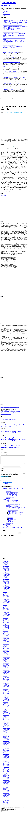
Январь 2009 (6, 789)
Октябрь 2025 (6, 573)
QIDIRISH (5, 483)
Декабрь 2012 (6, 752)
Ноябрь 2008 (6, 791)
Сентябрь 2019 (6, 657)
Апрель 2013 (6, 748)
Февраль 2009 (6, 788)
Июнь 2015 (5, 717)
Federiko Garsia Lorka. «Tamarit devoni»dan (12, 46)
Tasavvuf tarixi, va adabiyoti (14, 504)
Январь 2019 (6, 666)
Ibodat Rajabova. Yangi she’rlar (9, 45)
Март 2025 (5, 580)
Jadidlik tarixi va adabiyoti (11, 505)
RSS (4, 15)
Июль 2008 (5, 796)
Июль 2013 (5, 744)
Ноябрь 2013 (6, 739)
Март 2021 (5, 635)
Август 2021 (6, 629)
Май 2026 (5, 564)
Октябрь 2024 (6, 586)
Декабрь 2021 (6, 625)
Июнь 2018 (5, 674)
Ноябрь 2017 (6, 683)
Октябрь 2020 (6, 641)
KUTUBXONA (6, 499)
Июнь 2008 (5, 797)
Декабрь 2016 (6, 696)
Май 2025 (5, 577)
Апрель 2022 (6, 620)
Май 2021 (5, 633)
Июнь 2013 (5, 745)
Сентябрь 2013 (6, 742)
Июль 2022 (5, 616)
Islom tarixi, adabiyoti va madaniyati (13, 502)
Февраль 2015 (6, 722)
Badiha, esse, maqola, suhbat (12, 492)
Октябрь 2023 (6, 600)
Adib (5, 112)
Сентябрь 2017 (6, 685)
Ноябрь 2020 (6, 640)
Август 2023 (6, 602)
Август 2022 (6, 615)
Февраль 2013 (6, 750)
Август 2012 (6, 757)
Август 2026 (6, 561)
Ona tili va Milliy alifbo (13, 510)
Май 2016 (5, 704)
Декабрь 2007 (6, 804)
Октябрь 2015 (6, 712)
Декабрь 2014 (6, 724)
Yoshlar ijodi (11, 515)
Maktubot (10, 520)
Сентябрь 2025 (6, 574)
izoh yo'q (21, 112)
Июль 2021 (5, 631)
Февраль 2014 (6, 736)
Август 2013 (6, 743)
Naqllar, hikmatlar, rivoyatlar (14, 521)
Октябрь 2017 (6, 684)
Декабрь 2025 (6, 570)
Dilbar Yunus (3, 195)
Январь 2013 (6, 751)
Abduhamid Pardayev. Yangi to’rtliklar (11, 32)
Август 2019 (6, 658)
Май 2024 (5, 592)
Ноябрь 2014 (6, 725)
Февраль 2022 (6, 622)
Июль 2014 (5, 730)
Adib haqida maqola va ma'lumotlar (13, 489)
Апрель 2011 (6, 769)
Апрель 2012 (6, 762)
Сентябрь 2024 (6, 587)
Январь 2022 (6, 624)
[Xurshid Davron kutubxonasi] (14, 5)
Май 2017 (5, 690)
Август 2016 (6, 700)
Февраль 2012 (6, 764)
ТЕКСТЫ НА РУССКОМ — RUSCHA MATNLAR (14, 527)
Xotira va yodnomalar (12, 513)
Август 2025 (6, 575)
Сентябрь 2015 (6, 713)
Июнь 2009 (5, 784)
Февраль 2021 (6, 637)
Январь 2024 (6, 596)
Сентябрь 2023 (6, 601)
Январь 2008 (6, 803)
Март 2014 (5, 735)
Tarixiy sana (8, 526)
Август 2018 (6, 672)
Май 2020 (5, 647)
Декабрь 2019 (6, 653)
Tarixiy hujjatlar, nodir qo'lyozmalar (15, 512)
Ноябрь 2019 (6, 654)
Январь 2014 (6, 737)
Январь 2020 (6, 652)
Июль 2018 (5, 673)
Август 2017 (6, 686)
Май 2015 (5, 718)
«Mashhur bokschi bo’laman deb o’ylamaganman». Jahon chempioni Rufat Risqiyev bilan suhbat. (15, 23)
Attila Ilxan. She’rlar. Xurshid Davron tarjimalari (13, 28)
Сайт (2, 470)
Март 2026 (5, 567)
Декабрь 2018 (6, 667)
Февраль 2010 (6, 775)
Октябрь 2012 (6, 755)
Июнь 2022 (5, 618)
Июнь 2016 (5, 703)
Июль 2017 (5, 687)
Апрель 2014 (6, 733)
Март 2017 (5, 692)
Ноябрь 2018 (6, 668)
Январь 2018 (6, 680)
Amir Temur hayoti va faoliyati (12, 501)
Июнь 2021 (5, 632)
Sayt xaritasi (5, 12)
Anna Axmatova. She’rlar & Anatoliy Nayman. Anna (14, 43)
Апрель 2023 (6, 606)
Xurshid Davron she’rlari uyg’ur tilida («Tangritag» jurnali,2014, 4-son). (11, 432)
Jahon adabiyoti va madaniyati (12, 506)
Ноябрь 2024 (6, 585)
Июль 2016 (5, 702)
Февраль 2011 (6, 771)
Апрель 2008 (6, 800)
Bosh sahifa (5, 11)
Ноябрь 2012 (6, 754)
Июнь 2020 (5, 646)
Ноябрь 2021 (6, 626)
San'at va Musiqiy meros (13, 511)
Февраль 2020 (6, 651)
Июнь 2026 (5, 563)
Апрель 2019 (6, 663)
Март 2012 (5, 763)
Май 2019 (5, 661)
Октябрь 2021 (6, 627)
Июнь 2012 (5, 760)
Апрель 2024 (6, 593)
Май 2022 (5, 619)
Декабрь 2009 (6, 777)
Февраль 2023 (6, 608)
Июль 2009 (5, 783)
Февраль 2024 (6, 595)
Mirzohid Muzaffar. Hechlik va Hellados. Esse (12, 25)
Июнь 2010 (5, 774)
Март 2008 (5, 801)
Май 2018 (5, 676)
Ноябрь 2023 (6, 599)
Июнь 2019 (5, 660)
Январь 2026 (6, 569)
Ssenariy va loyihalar (10, 497)
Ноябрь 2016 (6, 697)
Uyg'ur (10, 410)
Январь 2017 (6, 694)
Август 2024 (6, 588)
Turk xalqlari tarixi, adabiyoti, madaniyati (16, 507)
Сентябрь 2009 (6, 781)
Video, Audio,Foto (10, 112)
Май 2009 (5, 786)
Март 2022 (5, 621)
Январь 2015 (6, 723)
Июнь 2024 (5, 590)
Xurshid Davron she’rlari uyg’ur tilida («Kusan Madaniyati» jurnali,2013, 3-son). (13, 446)
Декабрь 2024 (6, 583)
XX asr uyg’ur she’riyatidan (8, 419)
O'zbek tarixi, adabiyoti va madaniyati (13, 508)
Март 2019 (5, 664)
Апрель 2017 (6, 691)
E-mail (2, 468)
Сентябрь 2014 (6, 728)
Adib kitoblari (8, 491)
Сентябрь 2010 (6, 773)
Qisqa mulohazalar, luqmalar (11, 495)
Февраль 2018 (6, 679)
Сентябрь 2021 (6, 628)
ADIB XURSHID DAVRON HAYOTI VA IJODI (13, 488)
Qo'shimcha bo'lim (9, 517)
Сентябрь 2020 (6, 642)
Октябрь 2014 (6, 726)
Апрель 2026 (6, 566)
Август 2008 (6, 795)
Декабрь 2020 (6, 639)
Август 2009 (6, 782)
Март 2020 (5, 650)
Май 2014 (5, 732)
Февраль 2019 (6, 665)
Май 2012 (5, 761)
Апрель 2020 (6, 648)
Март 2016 (5, 706)
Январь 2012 (6, 765)
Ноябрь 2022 (6, 612)
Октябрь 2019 (6, 655)
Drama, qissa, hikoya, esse (11, 494)
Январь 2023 (6, 609)
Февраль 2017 (6, 693)
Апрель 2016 (6, 705)
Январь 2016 (6, 709)
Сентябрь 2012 (6, 756)
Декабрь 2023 (6, 598)
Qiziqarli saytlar (6, 14)
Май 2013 (5, 747)
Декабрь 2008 (6, 790)
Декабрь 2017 (6, 681)
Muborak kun (8, 525)
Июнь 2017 (5, 689)
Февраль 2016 (6, 707)
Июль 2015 (5, 716)
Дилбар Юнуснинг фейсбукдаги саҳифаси (10, 407)
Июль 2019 (5, 659)
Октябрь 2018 (6, 670)
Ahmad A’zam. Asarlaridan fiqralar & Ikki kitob (13, 40)
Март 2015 (5, 720)
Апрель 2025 (6, 579)
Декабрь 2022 (6, 611)
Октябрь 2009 (6, 780)
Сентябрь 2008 (6, 794)
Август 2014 (6, 729)
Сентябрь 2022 (6, 614)
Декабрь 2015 (6, 710)
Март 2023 (5, 607)
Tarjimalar (8, 498)
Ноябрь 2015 (6, 711)
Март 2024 (5, 594)
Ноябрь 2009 (6, 778)
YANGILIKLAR (6, 524)
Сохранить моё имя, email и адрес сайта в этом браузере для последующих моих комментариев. (14, 474)
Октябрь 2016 (6, 698)
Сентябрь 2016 (6, 699)
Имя (1, 465)
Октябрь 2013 (6, 741)
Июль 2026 (5, 562)
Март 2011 (5, 770)
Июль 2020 (5, 645)
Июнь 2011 (5, 768)
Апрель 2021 (6, 634)
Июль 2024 (5, 589)
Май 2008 (5, 799)
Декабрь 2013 (6, 738)
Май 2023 (5, 605)
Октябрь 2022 (6, 613)
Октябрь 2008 (6, 793)
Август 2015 (6, 715)
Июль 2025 (5, 576)
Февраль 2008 (6, 802)
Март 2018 (5, 678)
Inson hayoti (10, 518)
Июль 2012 (5, 758)
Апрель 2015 (6, 719)
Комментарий (4, 454)
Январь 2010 (6, 776)
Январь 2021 (6, 638)
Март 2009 (5, 787)
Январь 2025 (6, 582)
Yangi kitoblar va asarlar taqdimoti (15, 514)
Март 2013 (5, 749)
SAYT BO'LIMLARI (7, 482)
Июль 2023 (5, 603)
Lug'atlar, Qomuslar (12, 519)
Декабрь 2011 (6, 767)
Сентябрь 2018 (6, 671)
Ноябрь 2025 (6, 572)
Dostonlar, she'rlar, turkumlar (12, 493)
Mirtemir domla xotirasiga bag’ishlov (10, 47)
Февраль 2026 (6, 568)
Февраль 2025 (6, 581)
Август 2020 (6, 644)
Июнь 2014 (5, 731)
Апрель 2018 (6, 677)
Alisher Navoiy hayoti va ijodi (12, 500)
